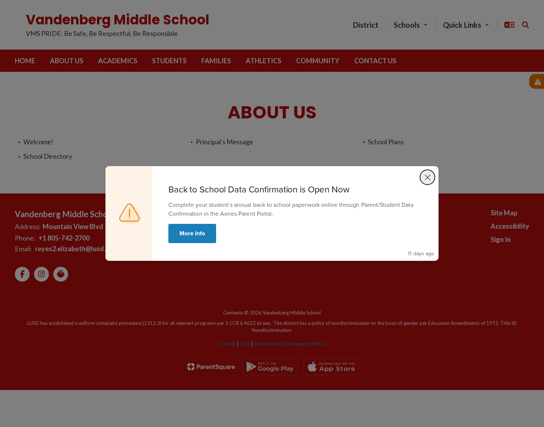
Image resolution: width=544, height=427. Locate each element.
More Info (192, 233)
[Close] (427, 177)
